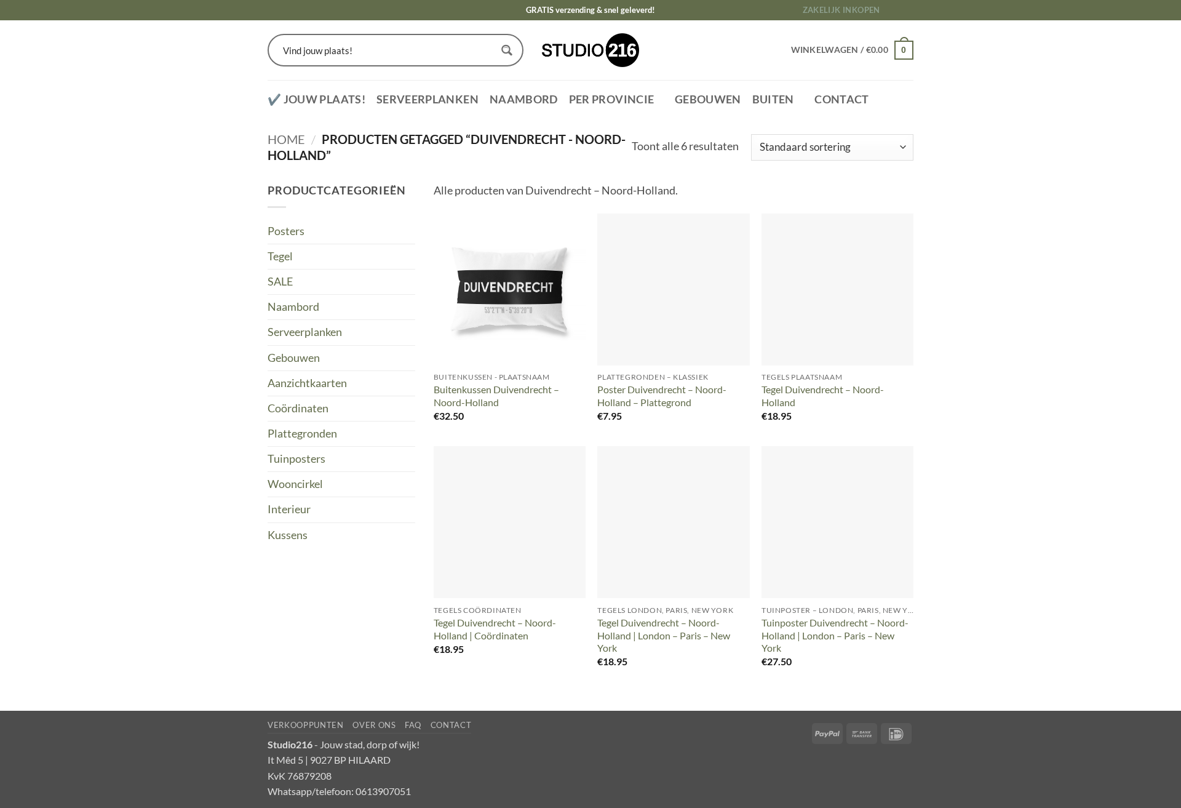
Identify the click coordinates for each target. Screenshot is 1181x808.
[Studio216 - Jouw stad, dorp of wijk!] (591, 50)
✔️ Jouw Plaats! (316, 99)
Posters (286, 231)
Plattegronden (302, 433)
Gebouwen (708, 99)
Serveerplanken (427, 99)
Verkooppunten (306, 725)
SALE (280, 281)
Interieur (289, 509)
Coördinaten (298, 408)
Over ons (374, 725)
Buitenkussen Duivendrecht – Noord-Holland (496, 395)
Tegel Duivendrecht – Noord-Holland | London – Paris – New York (663, 635)
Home (286, 139)
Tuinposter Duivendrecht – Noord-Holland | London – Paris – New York (835, 635)
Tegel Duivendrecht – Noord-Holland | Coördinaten (495, 629)
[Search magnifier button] (507, 50)
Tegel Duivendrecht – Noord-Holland (822, 395)
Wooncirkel (295, 484)
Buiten (773, 99)
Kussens (288, 535)
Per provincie (611, 99)
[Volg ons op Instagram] (907, 10)
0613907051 (383, 791)
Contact (841, 99)
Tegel (280, 256)
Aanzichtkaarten (307, 383)
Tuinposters (296, 458)
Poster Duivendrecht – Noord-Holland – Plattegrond (661, 395)
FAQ (413, 725)
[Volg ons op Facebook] (894, 10)
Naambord (524, 99)
